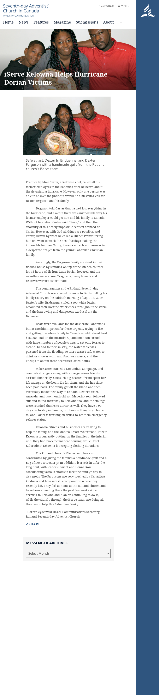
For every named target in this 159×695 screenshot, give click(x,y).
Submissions (87, 22)
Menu (125, 6)
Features (41, 22)
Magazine (62, 22)
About (108, 22)
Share (34, 524)
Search (108, 6)
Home (8, 22)
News (24, 22)
